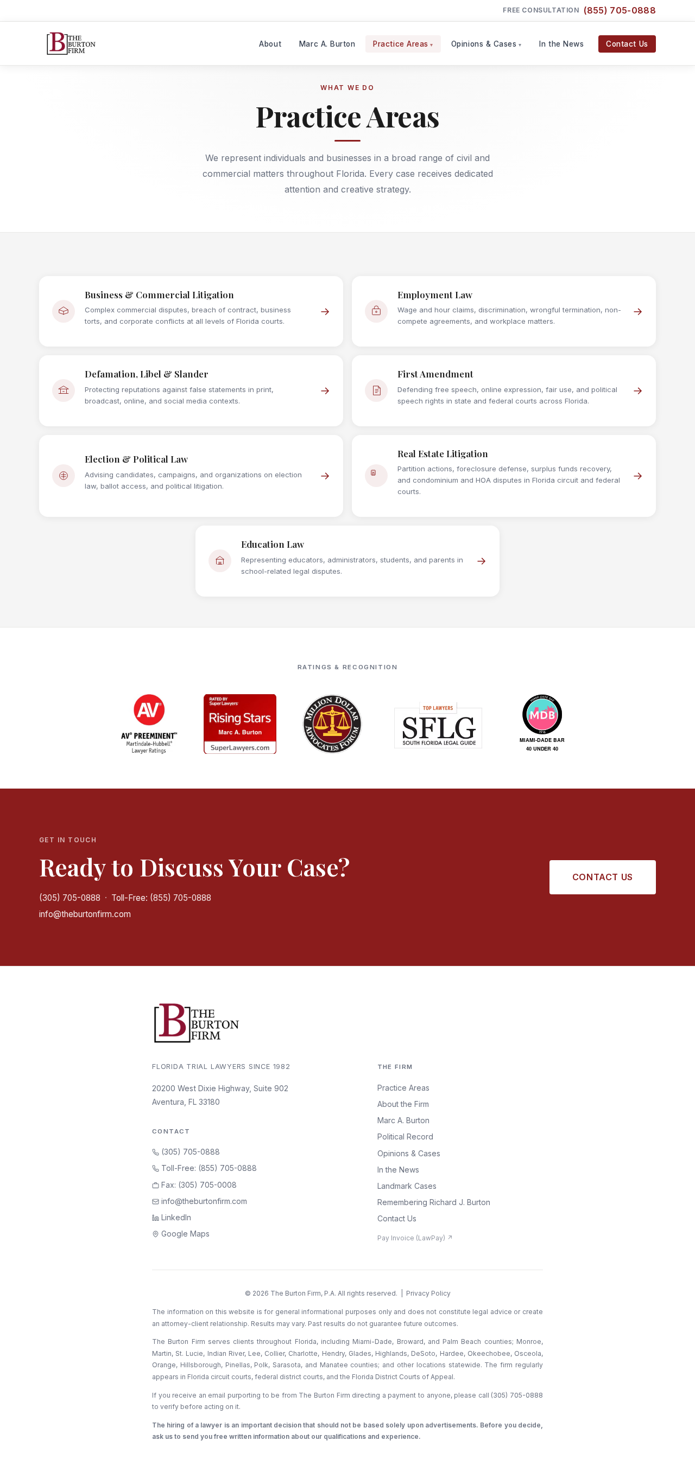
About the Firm (403, 1104)
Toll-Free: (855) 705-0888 (161, 898)
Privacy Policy (428, 1293)
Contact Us (627, 44)
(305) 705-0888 (69, 898)
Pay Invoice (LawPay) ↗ (415, 1238)
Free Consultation (579, 10)
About (270, 44)
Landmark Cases (407, 1185)
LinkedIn (175, 1217)
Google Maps (184, 1233)
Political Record (405, 1136)
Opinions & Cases (484, 44)
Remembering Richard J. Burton (433, 1202)
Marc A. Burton (327, 44)
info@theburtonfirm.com (85, 914)
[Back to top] (669, 1440)
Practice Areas (400, 44)
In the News (561, 44)
